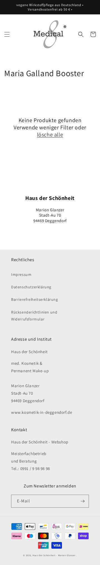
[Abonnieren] (82, 501)
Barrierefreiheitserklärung (34, 299)
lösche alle (50, 134)
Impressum (21, 274)
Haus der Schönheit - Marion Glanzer (54, 555)
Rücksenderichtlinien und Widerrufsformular (34, 316)
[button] (7, 34)
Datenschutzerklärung (31, 286)
